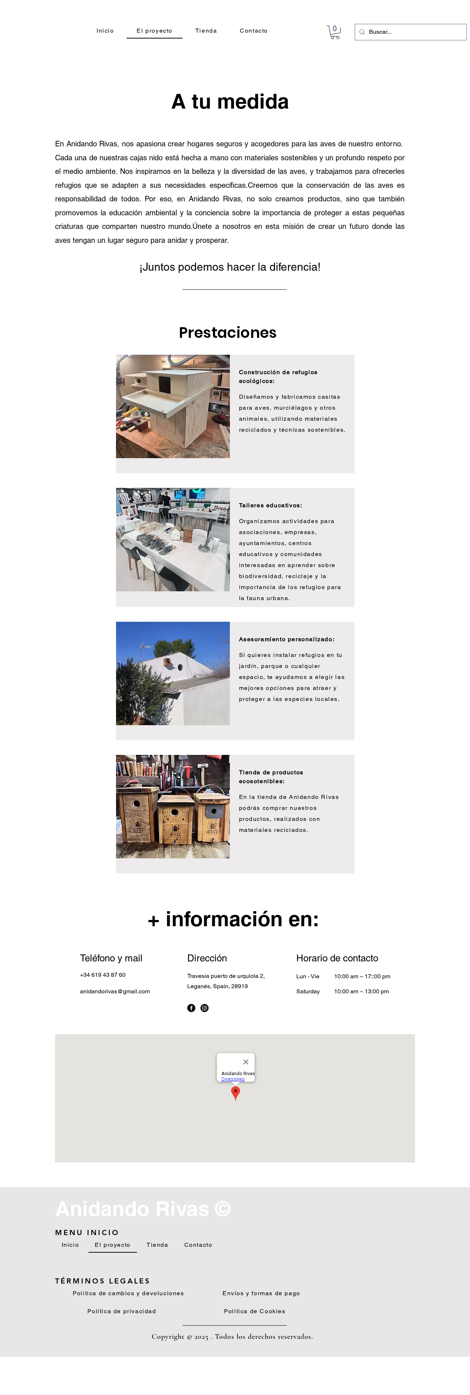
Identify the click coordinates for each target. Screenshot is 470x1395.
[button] (335, 32)
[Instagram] (204, 1008)
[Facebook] (191, 1008)
